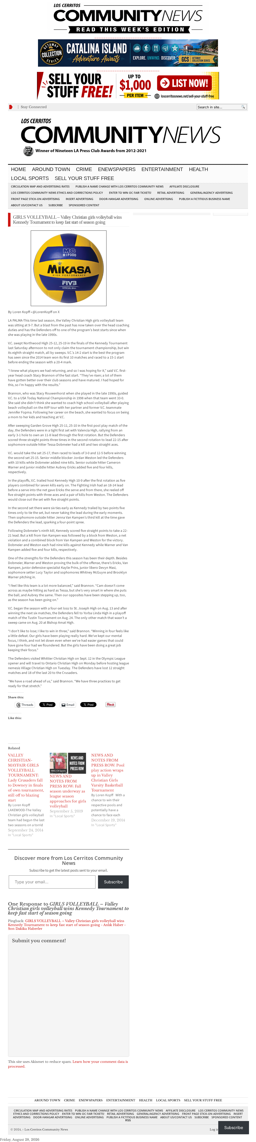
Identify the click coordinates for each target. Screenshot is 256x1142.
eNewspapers (117, 169)
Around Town (51, 169)
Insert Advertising (79, 199)
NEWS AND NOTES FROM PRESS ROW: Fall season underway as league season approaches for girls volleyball (68, 791)
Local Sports (30, 178)
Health (198, 169)
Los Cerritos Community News (45, 1129)
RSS (128, 1120)
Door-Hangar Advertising (118, 199)
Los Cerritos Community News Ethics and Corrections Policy (57, 192)
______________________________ (128, 36)
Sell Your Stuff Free (84, 178)
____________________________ (128, 69)
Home (18, 169)
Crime (84, 169)
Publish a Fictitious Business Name (204, 199)
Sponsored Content (84, 205)
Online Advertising (158, 199)
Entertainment (162, 169)
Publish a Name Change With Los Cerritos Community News (120, 186)
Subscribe (55, 205)
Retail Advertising (170, 192)
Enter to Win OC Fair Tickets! (130, 192)
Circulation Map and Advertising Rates (40, 186)
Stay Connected (34, 107)
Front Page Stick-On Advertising (35, 199)
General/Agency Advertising (211, 192)
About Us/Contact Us (26, 205)
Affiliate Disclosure (184, 186)
